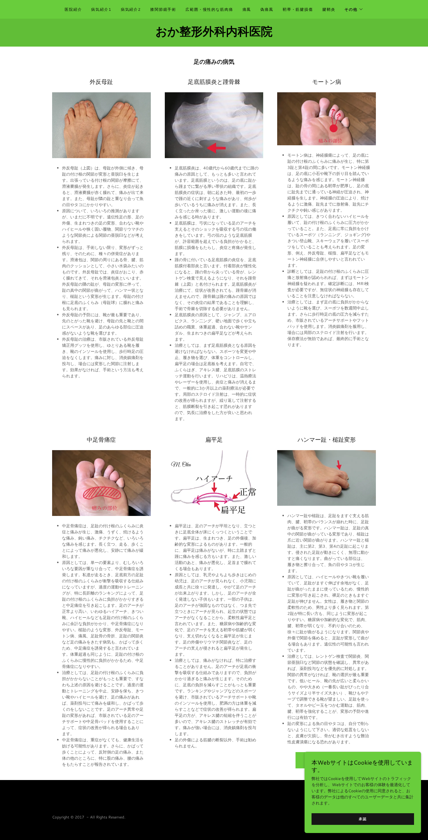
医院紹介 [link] (73, 9)
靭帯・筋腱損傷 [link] (298, 9)
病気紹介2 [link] (131, 9)
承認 (363, 818)
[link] (214, 34)
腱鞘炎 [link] (328, 9)
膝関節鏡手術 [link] (163, 9)
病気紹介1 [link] (101, 9)
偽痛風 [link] (266, 9)
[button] (353, 9)
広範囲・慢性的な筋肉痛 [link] (209, 9)
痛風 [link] (247, 9)
